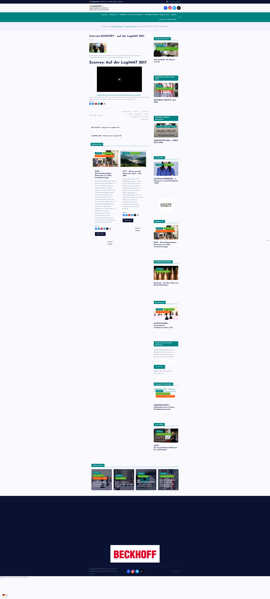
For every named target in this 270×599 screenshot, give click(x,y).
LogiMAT (130, 114)
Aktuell (98, 153)
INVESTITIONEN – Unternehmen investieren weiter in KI (163, 326)
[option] (166, 53)
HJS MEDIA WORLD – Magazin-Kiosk (157, 14)
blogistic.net (137, 111)
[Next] (167, 66)
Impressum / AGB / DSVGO (167, 19)
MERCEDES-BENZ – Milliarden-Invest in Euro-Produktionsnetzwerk (164, 407)
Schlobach (146, 116)
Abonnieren (159, 366)
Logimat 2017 (138, 114)
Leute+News (169, 164)
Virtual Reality (145, 119)
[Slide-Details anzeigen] (166, 204)
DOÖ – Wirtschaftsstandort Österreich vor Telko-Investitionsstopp (165, 245)
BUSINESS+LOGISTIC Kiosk (164, 88)
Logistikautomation (136, 116)
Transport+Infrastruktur (104, 155)
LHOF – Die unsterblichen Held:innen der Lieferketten (166, 448)
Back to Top (176, 571)
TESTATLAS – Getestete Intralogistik (130, 14)
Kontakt (173, 14)
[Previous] (165, 66)
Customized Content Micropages (163, 49)
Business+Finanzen (163, 271)
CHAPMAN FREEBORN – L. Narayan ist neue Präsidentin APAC (166, 181)
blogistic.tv (91, 39)
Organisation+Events (164, 434)
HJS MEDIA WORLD (174, 1)
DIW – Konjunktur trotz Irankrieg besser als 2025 (146, 484)
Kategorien (113, 14)
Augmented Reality (131, 26)
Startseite (104, 14)
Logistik (146, 114)
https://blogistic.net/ (117, 26)
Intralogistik (145, 111)
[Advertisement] (131, 522)
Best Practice (169, 309)
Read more (100, 234)
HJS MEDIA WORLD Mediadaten (166, 126)
